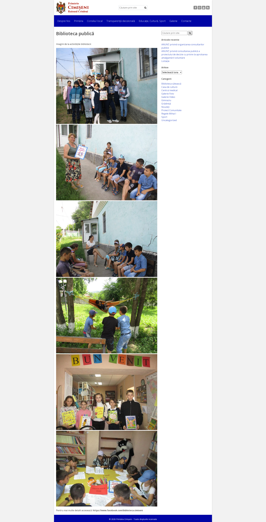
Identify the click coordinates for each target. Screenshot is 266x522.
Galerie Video (168, 96)
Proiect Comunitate (171, 110)
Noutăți (165, 106)
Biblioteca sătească (171, 83)
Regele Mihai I (168, 113)
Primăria (78, 21)
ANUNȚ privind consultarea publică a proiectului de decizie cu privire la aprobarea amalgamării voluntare (184, 54)
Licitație (165, 61)
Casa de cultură (169, 87)
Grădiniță (166, 103)
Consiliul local (95, 21)
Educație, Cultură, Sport (152, 21)
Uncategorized (169, 120)
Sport (164, 116)
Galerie (173, 21)
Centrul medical (169, 90)
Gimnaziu (166, 100)
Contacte (186, 21)
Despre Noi (63, 21)
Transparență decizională (121, 21)
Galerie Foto (167, 93)
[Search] (145, 7)
